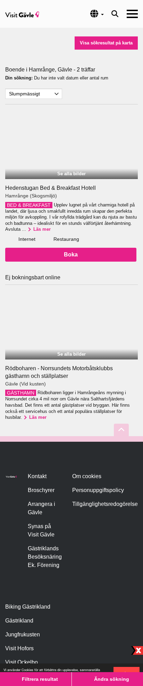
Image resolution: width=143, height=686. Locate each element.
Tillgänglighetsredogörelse (105, 504)
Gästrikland (19, 621)
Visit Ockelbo (21, 662)
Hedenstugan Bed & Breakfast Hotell (50, 188)
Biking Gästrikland (27, 607)
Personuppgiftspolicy (98, 490)
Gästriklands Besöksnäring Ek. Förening (45, 556)
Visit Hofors (19, 648)
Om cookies (86, 476)
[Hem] (22, 14)
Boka (71, 254)
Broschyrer (41, 490)
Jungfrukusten (22, 634)
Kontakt (37, 476)
